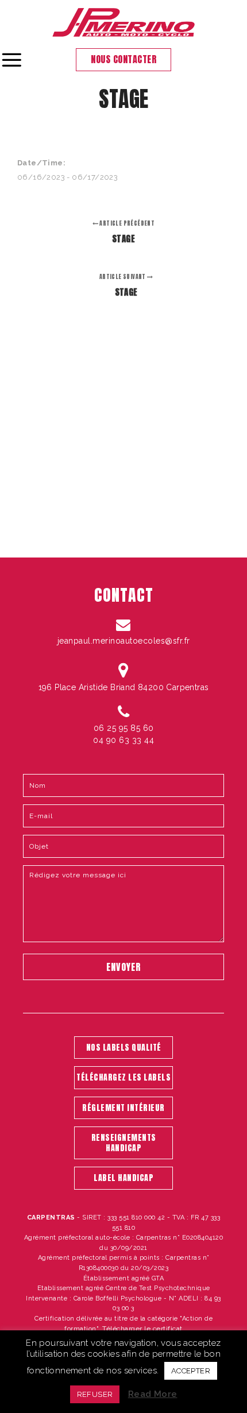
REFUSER (95, 1394)
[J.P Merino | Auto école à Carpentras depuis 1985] (123, 22)
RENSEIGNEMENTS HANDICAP (123, 1143)
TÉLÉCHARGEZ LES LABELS (123, 1077)
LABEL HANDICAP (123, 1178)
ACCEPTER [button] (190, 1370)
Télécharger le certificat (142, 1329)
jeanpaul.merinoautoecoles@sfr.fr (123, 640)
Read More (152, 1394)
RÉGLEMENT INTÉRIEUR (123, 1108)
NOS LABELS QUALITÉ (123, 1048)
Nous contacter (123, 59)
